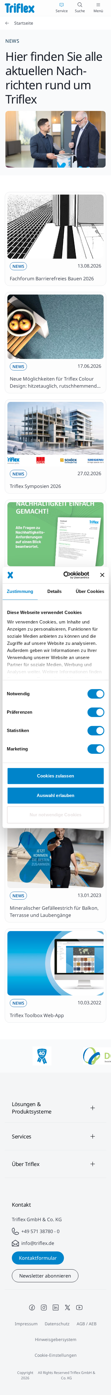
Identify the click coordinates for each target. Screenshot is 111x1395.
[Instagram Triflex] (43, 1307)
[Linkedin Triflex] (55, 1307)
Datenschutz (57, 1323)
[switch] (95, 712)
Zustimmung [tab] (20, 591)
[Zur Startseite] (19, 8)
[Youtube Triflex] (79, 1307)
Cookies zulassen (55, 775)
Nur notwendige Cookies (55, 814)
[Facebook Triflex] (32, 1307)
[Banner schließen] (102, 575)
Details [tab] (54, 591)
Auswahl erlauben (56, 795)
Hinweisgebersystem (55, 1339)
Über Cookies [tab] (90, 591)
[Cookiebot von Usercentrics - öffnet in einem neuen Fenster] (66, 575)
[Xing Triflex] (67, 1307)
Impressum (26, 1323)
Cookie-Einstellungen (56, 1355)
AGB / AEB (86, 1323)
